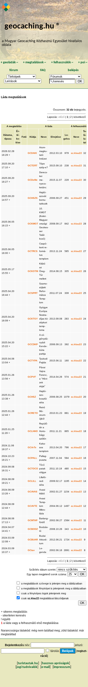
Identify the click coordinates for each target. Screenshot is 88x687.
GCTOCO (33, 468)
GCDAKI (32, 153)
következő (80, 117)
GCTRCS (33, 251)
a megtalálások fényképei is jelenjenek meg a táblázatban (53, 588)
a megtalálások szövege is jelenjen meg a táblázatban (51, 583)
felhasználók (62, 62)
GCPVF (32, 376)
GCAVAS (32, 491)
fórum (13, 70)
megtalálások (34, 62)
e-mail (45, 667)
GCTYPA (32, 360)
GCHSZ (32, 396)
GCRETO (33, 413)
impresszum (62, 667)
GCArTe (32, 447)
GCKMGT (33, 223)
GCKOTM (33, 271)
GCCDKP (33, 344)
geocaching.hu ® (32, 26)
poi (82, 62)
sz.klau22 (76, 153)
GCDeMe (33, 180)
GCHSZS (33, 198)
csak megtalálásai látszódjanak (45, 598)
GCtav (31, 550)
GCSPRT (33, 293)
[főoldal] (6, 7)
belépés (73, 70)
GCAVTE (32, 506)
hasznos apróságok (55, 663)
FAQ (43, 70)
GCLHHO (33, 431)
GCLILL (32, 481)
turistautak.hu (28, 663)
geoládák (9, 62)
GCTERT (32, 165)
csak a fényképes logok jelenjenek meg (43, 593)
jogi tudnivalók (26, 667)
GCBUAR (33, 539)
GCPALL (32, 458)
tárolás (54, 651)
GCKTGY (33, 318)
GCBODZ (33, 529)
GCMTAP (33, 520)
